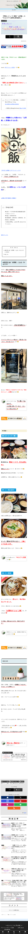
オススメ (4, 783)
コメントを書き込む (14, 910)
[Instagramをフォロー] (7, 801)
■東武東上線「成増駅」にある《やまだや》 (14, 250)
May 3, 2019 (23, 108)
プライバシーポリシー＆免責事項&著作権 (7, 928)
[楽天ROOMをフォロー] (7, 804)
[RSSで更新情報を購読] (14, 808)
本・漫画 (10, 783)
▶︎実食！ (8, 252)
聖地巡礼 (22, 783)
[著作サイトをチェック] (7, 797)
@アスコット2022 (10, 67)
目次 (12, 247)
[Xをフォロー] (20, 797)
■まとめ (6, 254)
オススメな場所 (6, 781)
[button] (18, 36)
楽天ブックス (4, 235)
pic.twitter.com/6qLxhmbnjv (12, 104)
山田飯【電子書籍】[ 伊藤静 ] (8, 198)
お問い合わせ (21, 927)
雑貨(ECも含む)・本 (15, 781)
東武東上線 (16, 783)
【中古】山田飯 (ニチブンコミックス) (11, 170)
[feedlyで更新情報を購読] (20, 804)
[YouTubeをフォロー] (20, 801)
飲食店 (22, 781)
